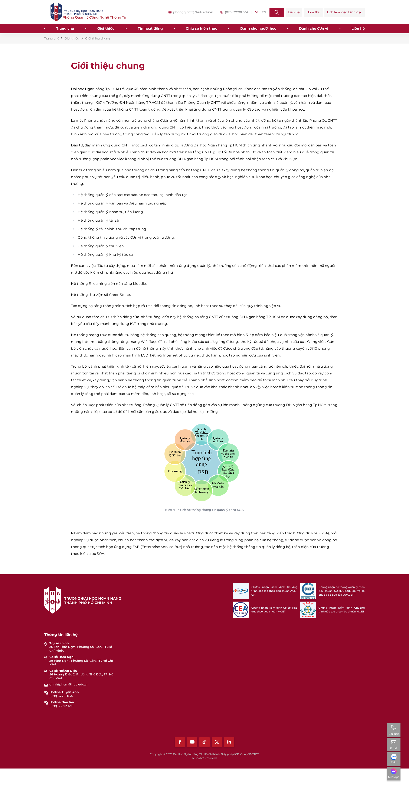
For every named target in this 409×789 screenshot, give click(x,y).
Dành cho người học (258, 28)
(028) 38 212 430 (61, 706)
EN (264, 12)
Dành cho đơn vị (313, 28)
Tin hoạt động (150, 28)
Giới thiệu (106, 28)
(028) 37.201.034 (61, 696)
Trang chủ (65, 28)
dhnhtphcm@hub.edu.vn (69, 684)
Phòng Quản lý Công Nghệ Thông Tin (95, 17)
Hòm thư (313, 12)
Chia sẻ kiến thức (201, 28)
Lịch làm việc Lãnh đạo (344, 12)
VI (256, 12)
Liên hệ (294, 12)
